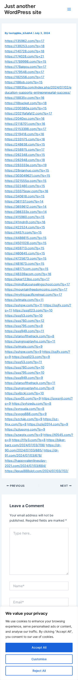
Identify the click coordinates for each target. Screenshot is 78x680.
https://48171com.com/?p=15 (26, 269)
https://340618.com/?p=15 (24, 196)
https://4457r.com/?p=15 (23, 232)
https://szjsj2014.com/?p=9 (47, 424)
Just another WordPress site (22, 9)
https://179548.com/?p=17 (24, 72)
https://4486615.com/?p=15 (25, 238)
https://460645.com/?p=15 (25, 253)
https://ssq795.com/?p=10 (24, 373)
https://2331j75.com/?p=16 (25, 139)
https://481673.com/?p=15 (24, 264)
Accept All (39, 647)
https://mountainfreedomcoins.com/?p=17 (36, 289)
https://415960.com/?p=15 (24, 217)
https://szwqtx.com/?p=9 (23, 435)
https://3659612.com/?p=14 (25, 207)
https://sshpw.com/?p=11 (23, 305)
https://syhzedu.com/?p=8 (31, 404)
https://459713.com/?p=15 (24, 248)
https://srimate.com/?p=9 (23, 347)
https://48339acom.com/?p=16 (28, 274)
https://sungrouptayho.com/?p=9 (29, 388)
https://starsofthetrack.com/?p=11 (30, 383)
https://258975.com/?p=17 (24, 150)
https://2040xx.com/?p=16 (24, 119)
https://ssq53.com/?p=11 (23, 362)
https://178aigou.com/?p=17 (25, 67)
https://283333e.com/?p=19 (26, 165)
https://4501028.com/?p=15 (25, 243)
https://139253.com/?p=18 (24, 46)
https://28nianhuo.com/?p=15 (27, 170)
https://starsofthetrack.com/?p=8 (29, 336)
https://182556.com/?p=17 (24, 77)
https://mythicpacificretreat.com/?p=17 (33, 295)
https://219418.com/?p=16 (24, 134)
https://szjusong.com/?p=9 (25, 429)
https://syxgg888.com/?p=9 (26, 414)
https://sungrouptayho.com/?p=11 (30, 341)
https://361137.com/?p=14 (24, 201)
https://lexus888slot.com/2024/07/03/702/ (36, 471)
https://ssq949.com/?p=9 (24, 378)
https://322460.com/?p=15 (25, 186)
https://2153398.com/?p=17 (25, 129)
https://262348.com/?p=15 (25, 155)
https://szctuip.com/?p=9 (23, 419)
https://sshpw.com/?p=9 (23, 352)
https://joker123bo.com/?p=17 (27, 279)
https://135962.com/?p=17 (24, 41)
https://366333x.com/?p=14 (26, 212)
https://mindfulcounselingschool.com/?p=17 (37, 284)
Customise (39, 659)
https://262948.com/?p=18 (25, 160)
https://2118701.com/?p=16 (25, 124)
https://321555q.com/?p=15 (25, 181)
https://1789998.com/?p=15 (25, 62)
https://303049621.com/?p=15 (27, 176)
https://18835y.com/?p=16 (24, 98)
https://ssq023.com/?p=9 (31, 357)
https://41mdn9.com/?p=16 (25, 222)
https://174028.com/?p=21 (24, 56)
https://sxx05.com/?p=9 (23, 398)
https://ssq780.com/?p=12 (24, 321)
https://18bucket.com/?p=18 (26, 103)
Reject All (39, 670)
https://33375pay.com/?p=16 (26, 191)
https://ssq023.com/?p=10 (32, 310)
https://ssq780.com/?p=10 (24, 367)
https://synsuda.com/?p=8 (24, 409)
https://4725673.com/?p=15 (25, 258)
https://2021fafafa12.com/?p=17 (28, 113)
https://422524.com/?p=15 (25, 227)
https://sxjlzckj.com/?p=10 (24, 393)
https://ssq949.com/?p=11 (24, 331)
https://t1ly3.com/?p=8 (29, 440)
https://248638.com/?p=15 (25, 144)
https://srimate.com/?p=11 (24, 300)
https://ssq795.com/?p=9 (24, 326)
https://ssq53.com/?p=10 (23, 316)
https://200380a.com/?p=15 (26, 108)
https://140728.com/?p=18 (24, 51)
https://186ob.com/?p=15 (23, 82)
